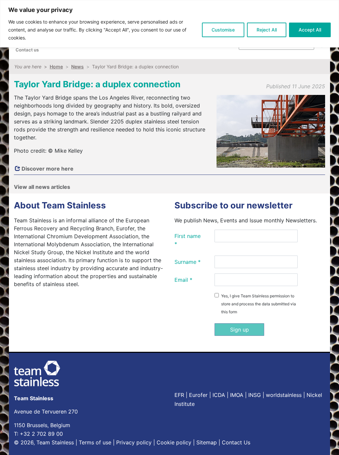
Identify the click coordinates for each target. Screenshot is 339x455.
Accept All (310, 30)
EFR (179, 395)
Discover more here (46, 168)
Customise (223, 30)
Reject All (267, 30)
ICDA (219, 395)
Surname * (187, 262)
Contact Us (236, 442)
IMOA (236, 395)
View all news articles (42, 187)
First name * (187, 240)
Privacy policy (134, 442)
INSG (254, 395)
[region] (169, 23)
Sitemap (206, 442)
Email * (183, 279)
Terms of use (95, 442)
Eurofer (198, 395)
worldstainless (284, 395)
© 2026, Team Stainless (44, 442)
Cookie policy (174, 442)
